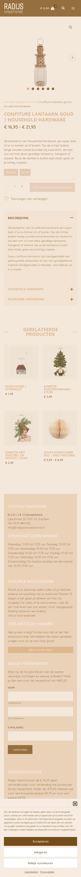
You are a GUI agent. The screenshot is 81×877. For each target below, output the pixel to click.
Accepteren (41, 841)
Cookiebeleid (31, 871)
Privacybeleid (47, 871)
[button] (75, 804)
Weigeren (40, 852)
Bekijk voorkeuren (40, 863)
